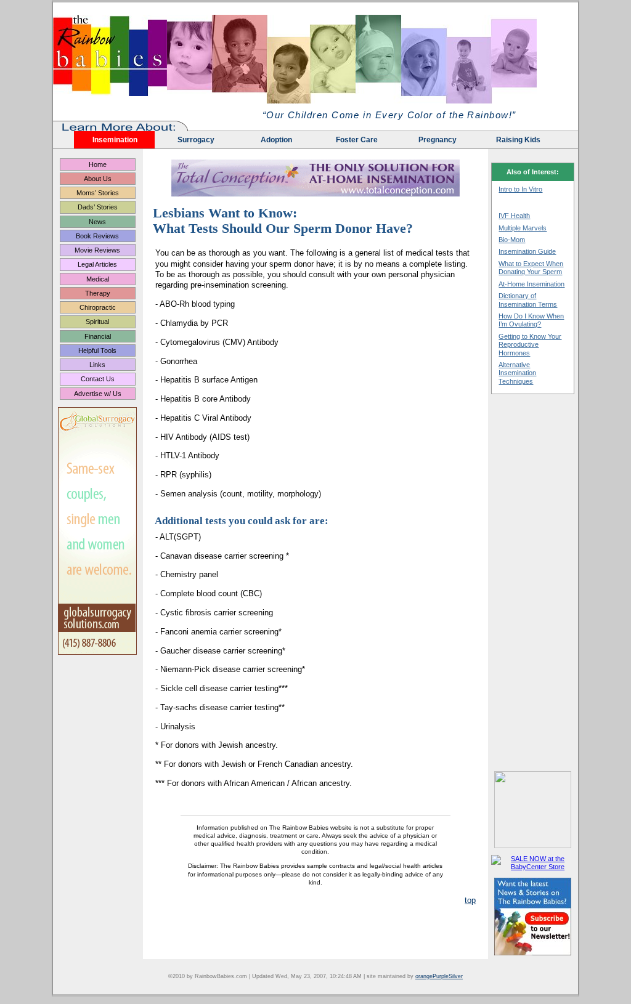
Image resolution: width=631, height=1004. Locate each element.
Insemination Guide (527, 251)
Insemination (114, 140)
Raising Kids (518, 140)
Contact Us (98, 379)
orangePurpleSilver (439, 976)
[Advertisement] (533, 582)
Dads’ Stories (98, 207)
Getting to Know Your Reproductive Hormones (530, 345)
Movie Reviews (97, 250)
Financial (97, 336)
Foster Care (357, 140)
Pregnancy (437, 140)
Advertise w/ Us (97, 393)
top (470, 900)
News (97, 221)
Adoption (276, 140)
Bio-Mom (512, 239)
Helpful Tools (97, 350)
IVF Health (514, 215)
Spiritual (97, 321)
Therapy (97, 293)
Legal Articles (97, 264)
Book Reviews (97, 236)
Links (97, 364)
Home (98, 164)
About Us (98, 178)
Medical (97, 279)
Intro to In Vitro (520, 189)
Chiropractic (97, 307)
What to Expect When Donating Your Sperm (531, 267)
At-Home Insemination (531, 284)
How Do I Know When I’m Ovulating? (531, 320)
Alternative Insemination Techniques (517, 373)
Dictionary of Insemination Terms (528, 299)
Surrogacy (195, 140)
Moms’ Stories (97, 192)
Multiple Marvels (523, 228)
